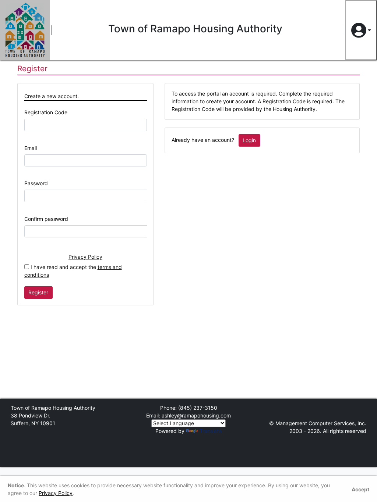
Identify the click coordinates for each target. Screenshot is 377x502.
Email (30, 148)
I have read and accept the (73, 271)
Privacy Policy (85, 257)
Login (249, 140)
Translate (211, 431)
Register (38, 292)
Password (36, 183)
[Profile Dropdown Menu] (361, 30)
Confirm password (46, 219)
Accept (360, 489)
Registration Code (45, 112)
